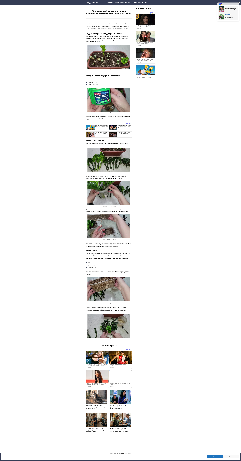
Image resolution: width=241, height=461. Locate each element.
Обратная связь (110, 2)
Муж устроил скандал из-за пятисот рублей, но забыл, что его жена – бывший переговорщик (119, 407)
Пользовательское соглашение (122, 2)
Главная (87, 7)
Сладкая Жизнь (93, 3)
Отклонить (231, 456)
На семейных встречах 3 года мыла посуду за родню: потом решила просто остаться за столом (96, 430)
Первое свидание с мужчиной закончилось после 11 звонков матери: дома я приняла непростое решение (120, 430)
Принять (215, 456)
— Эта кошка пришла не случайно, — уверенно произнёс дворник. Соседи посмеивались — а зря (95, 407)
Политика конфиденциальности (139, 2)
